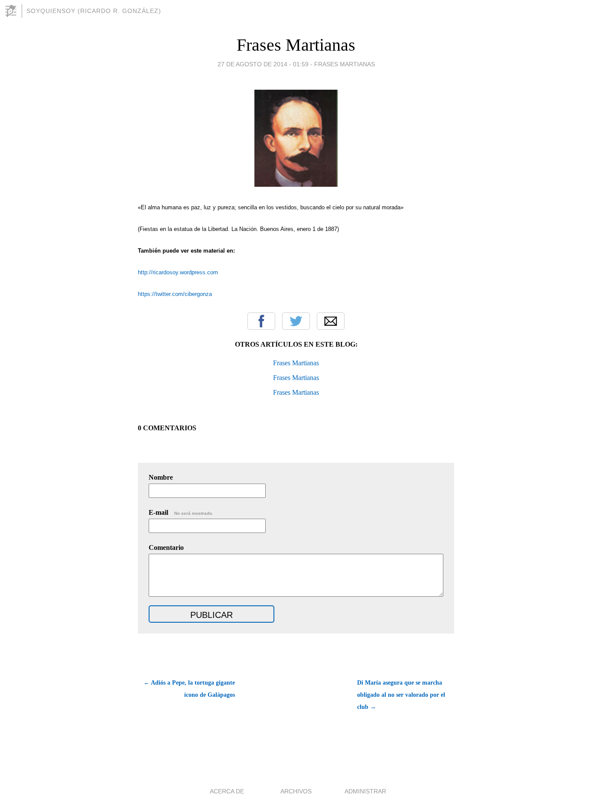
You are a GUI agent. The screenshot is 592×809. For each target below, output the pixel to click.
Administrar (365, 791)
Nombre (161, 477)
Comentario (166, 547)
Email (331, 321)
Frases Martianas (296, 45)
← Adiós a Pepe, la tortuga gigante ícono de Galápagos (189, 688)
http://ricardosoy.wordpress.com (178, 272)
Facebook (261, 321)
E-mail (181, 512)
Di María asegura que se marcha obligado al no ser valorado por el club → (401, 694)
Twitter (296, 321)
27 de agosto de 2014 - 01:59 (263, 64)
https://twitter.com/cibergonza (175, 294)
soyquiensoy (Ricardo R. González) (93, 10)
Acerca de (227, 791)
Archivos (296, 791)
